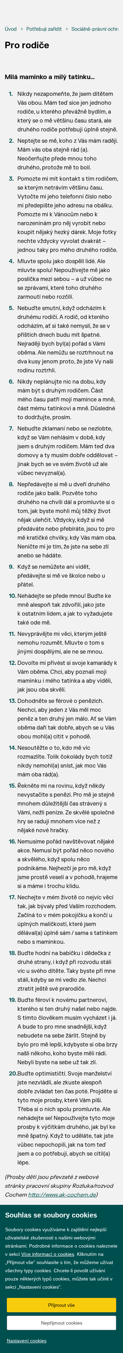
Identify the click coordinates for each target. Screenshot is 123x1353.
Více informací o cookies (47, 1254)
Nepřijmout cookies (61, 1323)
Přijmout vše (61, 1305)
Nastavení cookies (26, 1340)
